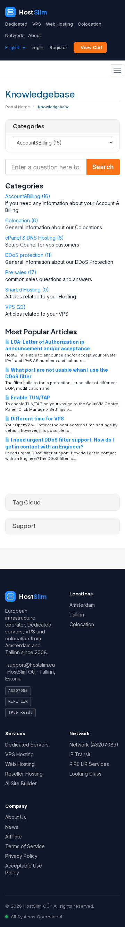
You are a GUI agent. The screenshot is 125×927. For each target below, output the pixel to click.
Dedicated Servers (27, 745)
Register (58, 47)
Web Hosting (59, 24)
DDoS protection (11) (28, 255)
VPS (36, 24)
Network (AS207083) (93, 745)
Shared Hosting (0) (27, 290)
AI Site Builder (21, 783)
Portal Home (17, 106)
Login (37, 47)
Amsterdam (82, 605)
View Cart (91, 47)
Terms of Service (25, 846)
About (34, 35)
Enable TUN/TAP (30, 397)
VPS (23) (15, 307)
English (13, 47)
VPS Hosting (19, 754)
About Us (15, 817)
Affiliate (13, 837)
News (11, 827)
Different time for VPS (37, 418)
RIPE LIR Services (89, 764)
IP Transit (79, 754)
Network (14, 35)
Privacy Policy (21, 856)
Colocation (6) (21, 220)
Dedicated (16, 24)
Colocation (89, 24)
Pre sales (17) (20, 272)
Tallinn (76, 615)
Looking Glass (85, 774)
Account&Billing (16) (27, 196)
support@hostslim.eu (31, 665)
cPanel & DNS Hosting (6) (34, 238)
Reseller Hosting (24, 774)
